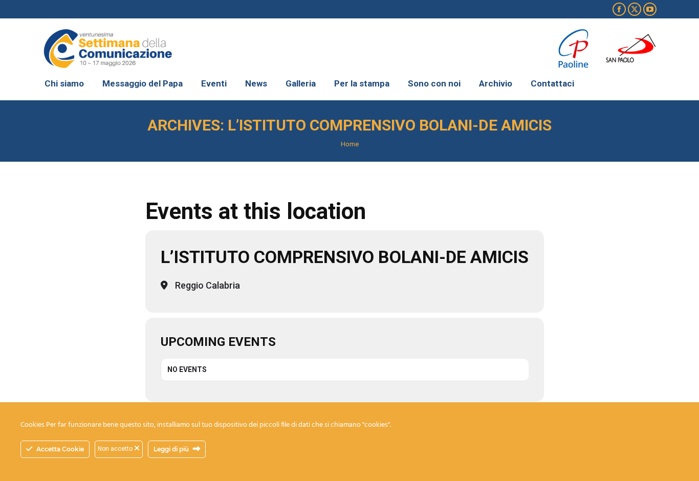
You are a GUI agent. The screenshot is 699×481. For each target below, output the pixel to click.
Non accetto (116, 448)
